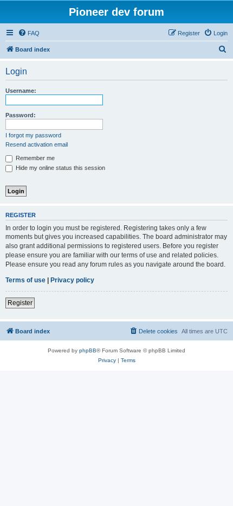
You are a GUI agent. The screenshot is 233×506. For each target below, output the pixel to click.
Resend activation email (36, 144)
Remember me (34, 158)
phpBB (87, 350)
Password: (20, 115)
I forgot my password (33, 135)
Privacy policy (72, 280)
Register (20, 303)
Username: (20, 90)
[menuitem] (29, 33)
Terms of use (25, 280)
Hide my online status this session (59, 168)
